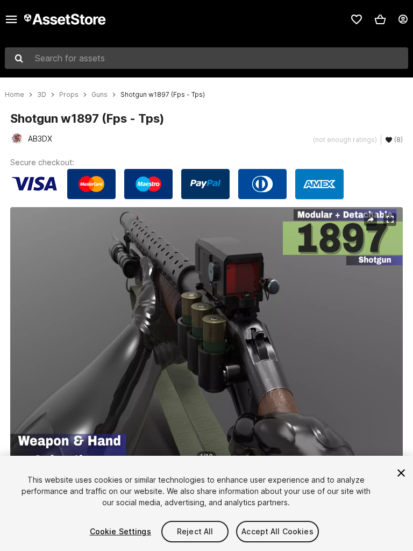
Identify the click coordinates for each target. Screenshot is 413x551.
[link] (356, 19)
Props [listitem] (69, 94)
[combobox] (206, 58)
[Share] (370, 219)
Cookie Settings (120, 531)
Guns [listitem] (99, 94)
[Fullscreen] (389, 219)
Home (14, 94)
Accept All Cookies (277, 531)
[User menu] (402, 19)
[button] (380, 19)
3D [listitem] (41, 94)
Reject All (195, 531)
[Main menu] (11, 19)
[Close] (401, 473)
